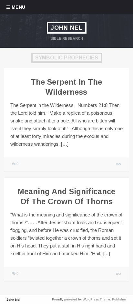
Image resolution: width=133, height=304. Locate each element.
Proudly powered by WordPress (75, 299)
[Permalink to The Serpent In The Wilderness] (118, 164)
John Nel (67, 28)
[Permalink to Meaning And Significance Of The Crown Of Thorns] (118, 273)
